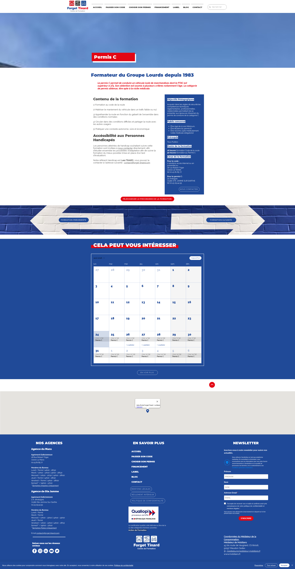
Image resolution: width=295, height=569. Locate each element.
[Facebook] (34, 551)
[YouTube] (51, 551)
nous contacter (125, 148)
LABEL (135, 472)
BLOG (134, 477)
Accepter (284, 565)
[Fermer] (292, 565)
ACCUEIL (136, 451)
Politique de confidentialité (123, 565)
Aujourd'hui (195, 258)
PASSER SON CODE (141, 456)
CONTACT (136, 482)
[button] (162, 6)
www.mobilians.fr (232, 554)
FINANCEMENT (139, 466)
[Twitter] (57, 551)
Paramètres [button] (259, 565)
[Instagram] (40, 551)
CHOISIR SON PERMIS (143, 461)
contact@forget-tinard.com (137, 162)
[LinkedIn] (46, 551)
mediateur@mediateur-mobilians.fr (243, 551)
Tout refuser (271, 565)
